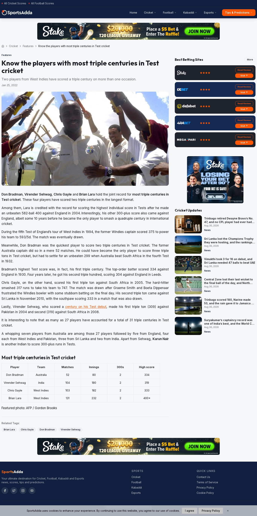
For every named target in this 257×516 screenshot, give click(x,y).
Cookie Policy (205, 492)
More (250, 59)
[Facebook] (5, 490)
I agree (189, 510)
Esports (209, 12)
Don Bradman (47, 429)
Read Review (244, 70)
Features (28, 46)
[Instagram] (23, 490)
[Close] (227, 510)
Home (133, 12)
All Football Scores (42, 3)
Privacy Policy (205, 487)
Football (168, 12)
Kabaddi (188, 12)
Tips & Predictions (237, 12)
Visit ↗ (244, 75)
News (207, 230)
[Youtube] (32, 490)
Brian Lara (9, 429)
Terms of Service (207, 482)
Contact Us (203, 477)
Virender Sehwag (70, 429)
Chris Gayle (27, 429)
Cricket (148, 12)
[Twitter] (14, 490)
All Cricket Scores (15, 3)
